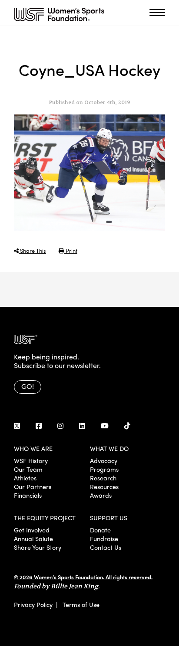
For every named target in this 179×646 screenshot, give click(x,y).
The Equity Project (45, 517)
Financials (28, 495)
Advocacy (103, 460)
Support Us (108, 517)
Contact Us (105, 547)
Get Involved (32, 529)
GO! (27, 386)
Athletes (25, 477)
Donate (100, 529)
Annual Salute (33, 538)
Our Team (28, 469)
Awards (101, 495)
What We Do (109, 448)
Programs (104, 469)
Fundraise (104, 538)
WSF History (31, 460)
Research (103, 477)
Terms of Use (81, 604)
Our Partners (32, 486)
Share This (32, 250)
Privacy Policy (33, 604)
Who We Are (33, 448)
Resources (104, 486)
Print (70, 250)
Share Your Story (37, 547)
